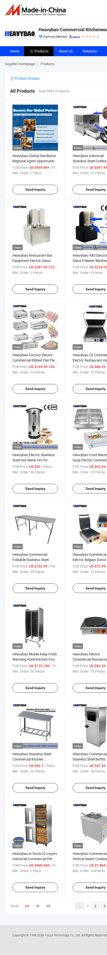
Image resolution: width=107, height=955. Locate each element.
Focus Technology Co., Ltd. (63, 935)
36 (38, 906)
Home (14, 51)
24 (27, 906)
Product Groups (27, 78)
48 (48, 906)
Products (41, 51)
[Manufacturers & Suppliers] (36, 10)
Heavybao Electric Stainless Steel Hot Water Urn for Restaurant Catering (33, 460)
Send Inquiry (35, 189)
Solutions (90, 51)
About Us (65, 51)
